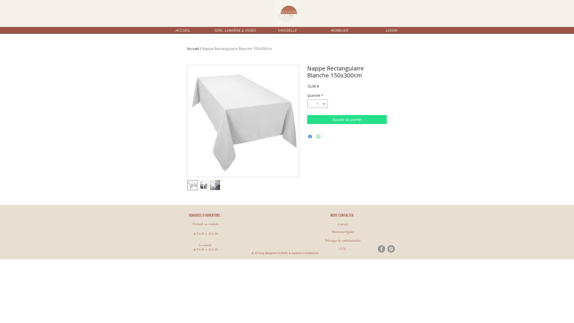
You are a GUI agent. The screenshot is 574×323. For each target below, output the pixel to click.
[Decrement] (310, 104)
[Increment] (324, 104)
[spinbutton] (317, 104)
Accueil (193, 48)
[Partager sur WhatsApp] (318, 136)
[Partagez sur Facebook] (310, 136)
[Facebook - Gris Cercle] (381, 249)
